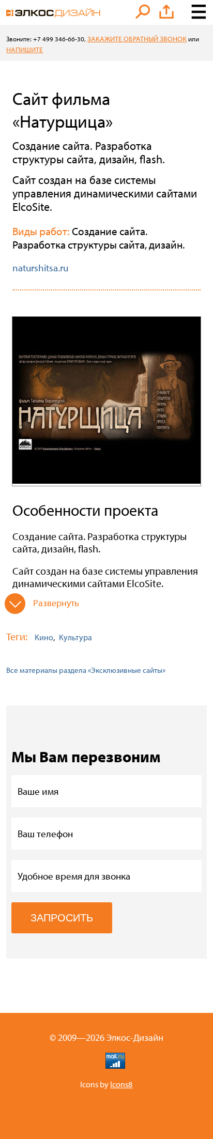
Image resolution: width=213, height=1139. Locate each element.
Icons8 (121, 1084)
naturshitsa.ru (40, 267)
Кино (44, 637)
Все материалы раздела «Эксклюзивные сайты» (85, 670)
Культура (75, 637)
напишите (24, 49)
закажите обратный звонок (137, 38)
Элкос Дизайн (53, 13)
